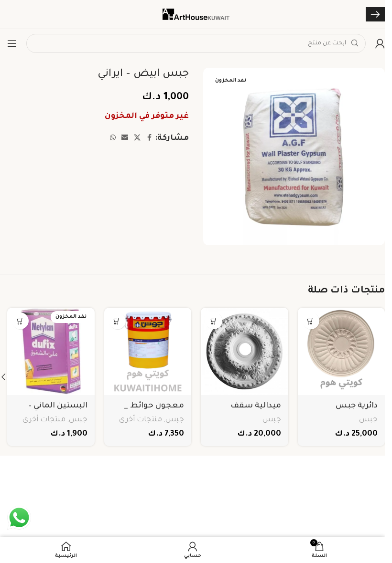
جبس (368, 420)
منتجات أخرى (140, 420)
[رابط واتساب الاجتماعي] (113, 138)
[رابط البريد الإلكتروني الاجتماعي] (125, 138)
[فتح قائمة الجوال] (12, 43)
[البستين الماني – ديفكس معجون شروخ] (51, 351)
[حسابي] (380, 43)
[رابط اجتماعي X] (137, 138)
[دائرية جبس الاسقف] (341, 351)
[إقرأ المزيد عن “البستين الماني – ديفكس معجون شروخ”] (20, 321)
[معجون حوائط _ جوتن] (148, 351)
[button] (311, 321)
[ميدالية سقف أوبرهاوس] (244, 351)
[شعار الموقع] (196, 14)
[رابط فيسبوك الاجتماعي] (149, 138)
